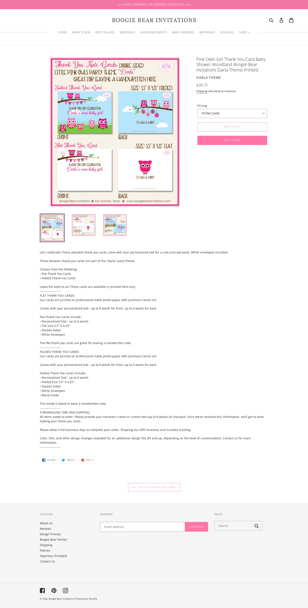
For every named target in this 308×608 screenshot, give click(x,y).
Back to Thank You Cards (157, 487)
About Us (46, 523)
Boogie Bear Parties (53, 539)
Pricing (202, 106)
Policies (45, 550)
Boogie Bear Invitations (61, 598)
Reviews (45, 529)
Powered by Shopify (86, 598)
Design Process (50, 534)
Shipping (201, 91)
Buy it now (232, 140)
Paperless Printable (53, 556)
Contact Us (47, 561)
